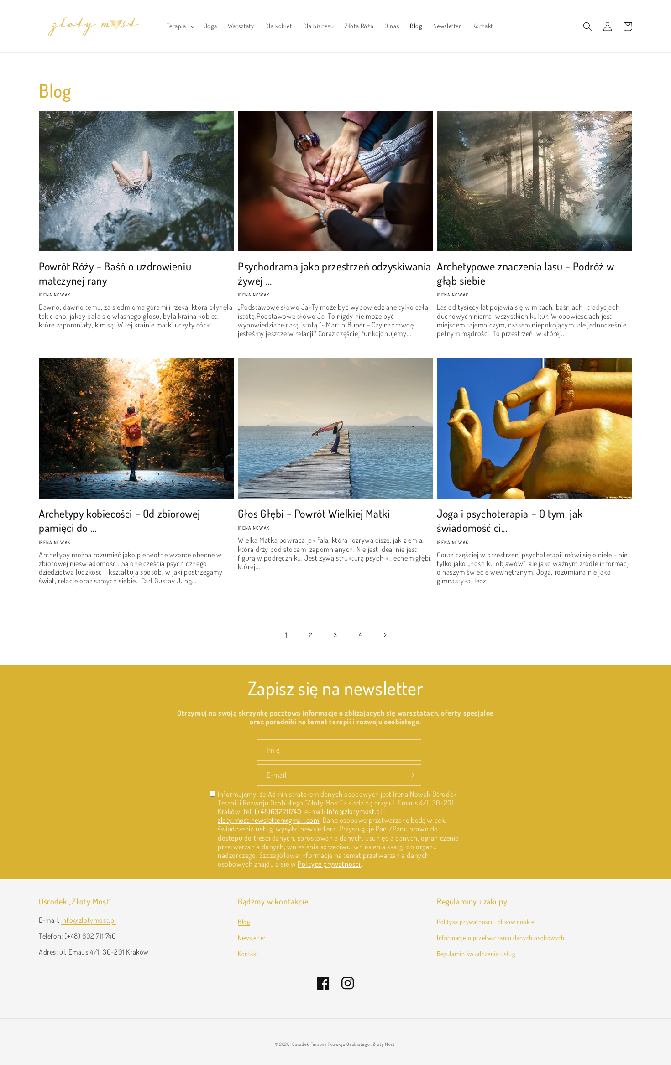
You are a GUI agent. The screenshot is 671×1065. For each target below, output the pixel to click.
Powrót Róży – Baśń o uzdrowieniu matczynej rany (115, 273)
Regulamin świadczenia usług (476, 953)
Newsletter (252, 937)
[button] (180, 26)
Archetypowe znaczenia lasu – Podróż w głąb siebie (525, 273)
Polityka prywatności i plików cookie (486, 921)
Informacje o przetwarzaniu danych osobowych (501, 937)
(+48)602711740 (278, 811)
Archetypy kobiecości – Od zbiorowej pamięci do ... (119, 520)
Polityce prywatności (329, 863)
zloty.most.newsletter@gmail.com (269, 820)
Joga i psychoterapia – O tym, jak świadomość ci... (510, 520)
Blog (244, 921)
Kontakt (248, 953)
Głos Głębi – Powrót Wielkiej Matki (314, 513)
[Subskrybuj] (411, 775)
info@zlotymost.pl (354, 811)
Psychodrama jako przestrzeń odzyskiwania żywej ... (334, 273)
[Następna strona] (385, 635)
